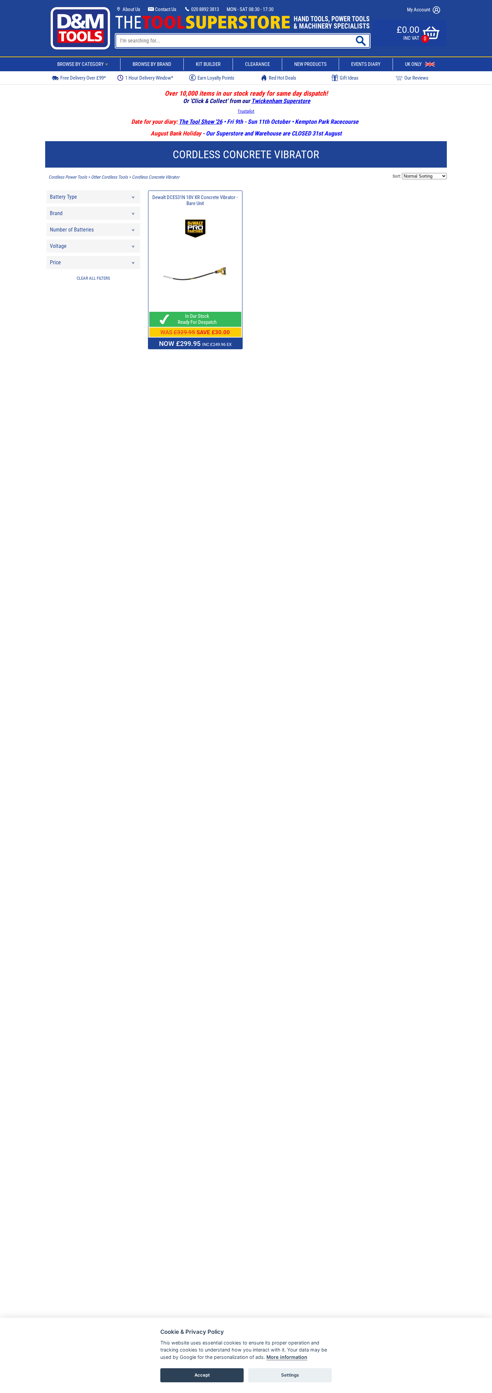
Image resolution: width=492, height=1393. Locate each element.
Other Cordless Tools (109, 177)
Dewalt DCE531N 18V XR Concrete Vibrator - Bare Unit (195, 200)
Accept (202, 1375)
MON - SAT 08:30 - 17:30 (250, 9)
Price (55, 262)
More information (286, 1357)
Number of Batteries (72, 229)
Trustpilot (246, 111)
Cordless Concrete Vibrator (155, 177)
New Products (310, 64)
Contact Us (165, 9)
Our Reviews (416, 78)
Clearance (257, 64)
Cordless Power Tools (68, 177)
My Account (419, 10)
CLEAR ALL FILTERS (93, 278)
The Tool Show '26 (200, 121)
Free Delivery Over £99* (83, 78)
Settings (290, 1375)
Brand (56, 213)
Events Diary (366, 64)
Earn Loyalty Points (215, 78)
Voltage (58, 246)
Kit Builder (208, 64)
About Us (130, 9)
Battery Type (63, 197)
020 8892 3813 (204, 9)
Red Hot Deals (282, 78)
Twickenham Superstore (280, 100)
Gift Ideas (349, 78)
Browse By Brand (152, 64)
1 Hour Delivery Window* (149, 78)
